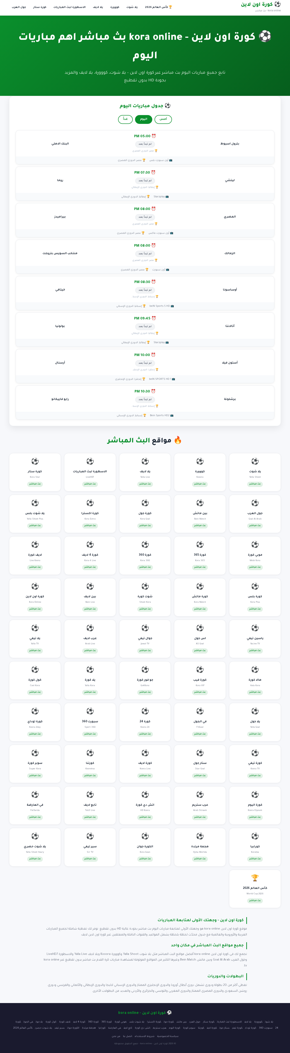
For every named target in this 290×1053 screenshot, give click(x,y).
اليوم (143, 119)
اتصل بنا (127, 1036)
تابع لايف (128, 1028)
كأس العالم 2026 (22, 1028)
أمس (163, 119)
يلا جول (39, 1022)
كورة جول (169, 1022)
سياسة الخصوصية (168, 1036)
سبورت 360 (266, 1028)
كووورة (114, 7)
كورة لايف (212, 1028)
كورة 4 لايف (79, 1022)
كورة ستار (39, 7)
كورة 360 (93, 1022)
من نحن (116, 1036)
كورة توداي (250, 1028)
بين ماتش (181, 1022)
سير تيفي (60, 1028)
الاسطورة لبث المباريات (69, 7)
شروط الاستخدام (145, 1036)
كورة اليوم (174, 1028)
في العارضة (114, 1028)
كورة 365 (107, 1022)
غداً (125, 119)
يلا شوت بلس (136, 1022)
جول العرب (19, 7)
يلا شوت (132, 7)
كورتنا (201, 1028)
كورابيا (102, 1028)
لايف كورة (64, 1022)
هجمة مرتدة (89, 1028)
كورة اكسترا (154, 1022)
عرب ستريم (159, 1028)
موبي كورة (121, 1022)
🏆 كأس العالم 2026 (158, 7)
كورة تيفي (237, 1028)
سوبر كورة (189, 1028)
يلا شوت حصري (43, 1028)
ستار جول (225, 1028)
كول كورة (51, 1022)
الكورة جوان (73, 1028)
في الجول (28, 1022)
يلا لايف (98, 7)
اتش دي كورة (142, 1028)
